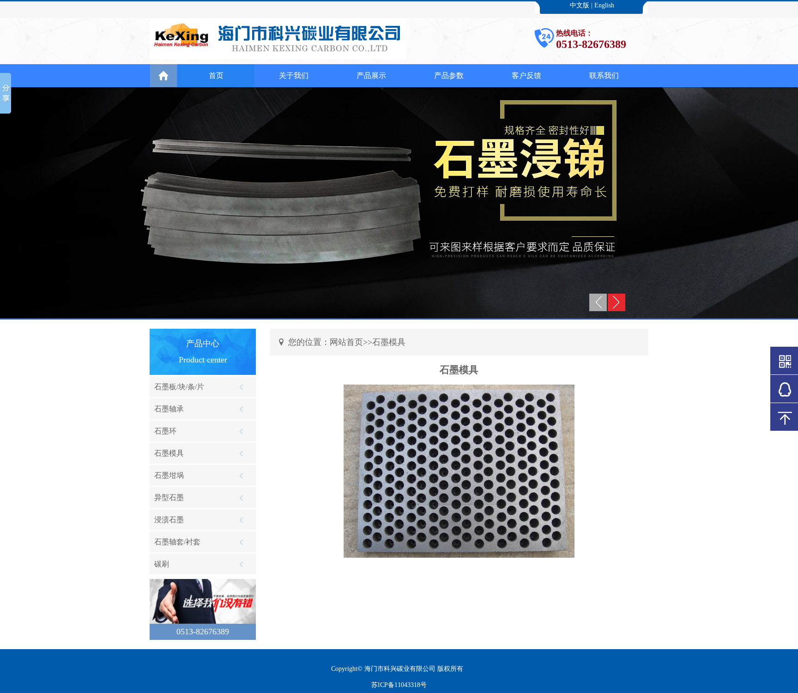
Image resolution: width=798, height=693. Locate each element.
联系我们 (604, 75)
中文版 (579, 5)
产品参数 (449, 75)
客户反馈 (526, 75)
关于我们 (293, 75)
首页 (216, 75)
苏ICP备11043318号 (399, 684)
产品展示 (371, 75)
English (604, 5)
